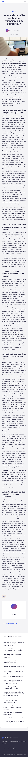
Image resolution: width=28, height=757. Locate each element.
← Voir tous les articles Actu (9, 623)
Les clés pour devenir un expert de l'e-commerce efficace (14, 722)
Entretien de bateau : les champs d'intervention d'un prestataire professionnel (12, 655)
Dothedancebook (11, 738)
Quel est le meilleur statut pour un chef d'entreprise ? (13, 713)
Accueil (3, 6)
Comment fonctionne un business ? (13, 718)
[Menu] (24, 1)
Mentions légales (11, 748)
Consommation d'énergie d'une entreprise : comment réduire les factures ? (12, 707)
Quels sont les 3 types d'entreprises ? (13, 676)
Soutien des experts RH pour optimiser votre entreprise (11, 687)
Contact (20, 748)
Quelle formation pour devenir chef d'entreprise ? (13, 672)
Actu (7, 6)
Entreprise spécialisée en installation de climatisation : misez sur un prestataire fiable (14, 643)
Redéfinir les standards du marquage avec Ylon (14, 667)
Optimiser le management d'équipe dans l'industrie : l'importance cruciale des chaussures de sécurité (14, 693)
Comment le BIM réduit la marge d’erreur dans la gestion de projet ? (13, 649)
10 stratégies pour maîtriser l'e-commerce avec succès (12, 661)
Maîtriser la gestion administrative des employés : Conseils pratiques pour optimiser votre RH (13, 681)
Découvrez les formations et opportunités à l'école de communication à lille (11, 700)
